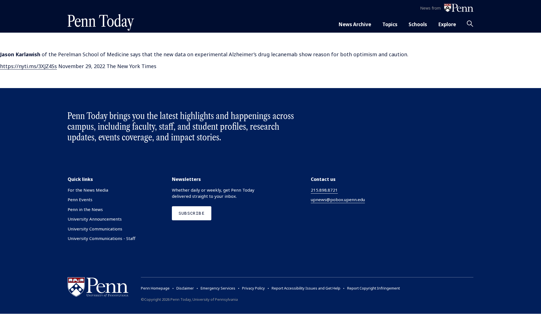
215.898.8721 (324, 190)
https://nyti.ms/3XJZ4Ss (28, 66)
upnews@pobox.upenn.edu (338, 199)
